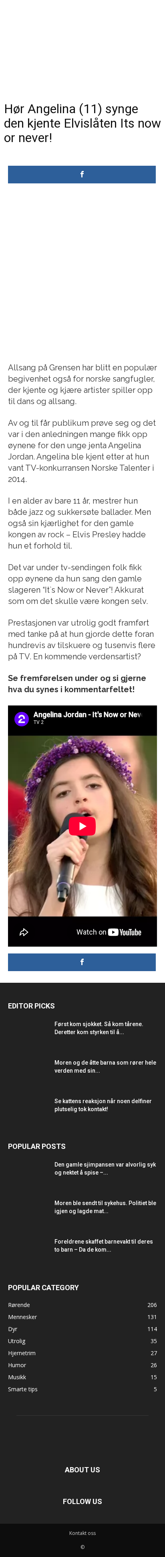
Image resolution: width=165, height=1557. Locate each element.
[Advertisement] (82, 275)
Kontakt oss (82, 1533)
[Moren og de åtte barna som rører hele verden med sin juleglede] (28, 1073)
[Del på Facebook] (82, 174)
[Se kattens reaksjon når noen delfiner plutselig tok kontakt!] (28, 1111)
